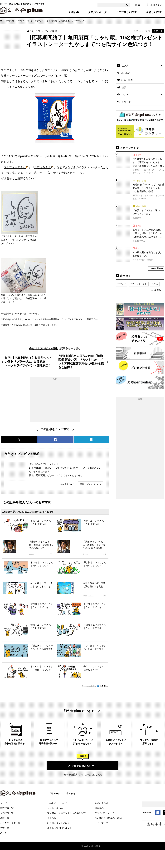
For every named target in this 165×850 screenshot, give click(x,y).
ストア (3, 832)
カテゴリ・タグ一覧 (10, 823)
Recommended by (89, 686)
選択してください (89, 484)
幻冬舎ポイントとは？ (58, 823)
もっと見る (156, 268)
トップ (3, 803)
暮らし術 (125, 73)
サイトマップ (101, 823)
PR (51, 554)
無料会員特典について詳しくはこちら (83, 774)
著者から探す (154, 12)
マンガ (125, 94)
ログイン (157, 5)
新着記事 (74, 12)
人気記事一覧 (7, 813)
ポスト (159, 30)
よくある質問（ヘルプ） (59, 827)
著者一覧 (4, 827)
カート (141, 5)
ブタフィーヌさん (15, 167)
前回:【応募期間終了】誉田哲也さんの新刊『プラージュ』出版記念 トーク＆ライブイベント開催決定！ (28, 361)
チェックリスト (139, 284)
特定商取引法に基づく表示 (108, 818)
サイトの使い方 (55, 808)
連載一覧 (4, 818)
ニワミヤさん (42, 167)
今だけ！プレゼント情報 (29, 21)
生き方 (125, 65)
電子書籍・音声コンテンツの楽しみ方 (66, 813)
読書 (124, 87)
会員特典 (51, 818)
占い (156, 284)
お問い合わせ (101, 803)
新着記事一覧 (7, 808)
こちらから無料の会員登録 (44, 319)
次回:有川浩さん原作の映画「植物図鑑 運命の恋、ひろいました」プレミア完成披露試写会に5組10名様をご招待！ (81, 361)
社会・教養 (127, 80)
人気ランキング (97, 12)
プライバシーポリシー (106, 813)
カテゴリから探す (126, 12)
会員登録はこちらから (84, 765)
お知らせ (10, 21)
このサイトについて (57, 803)
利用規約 (99, 808)
